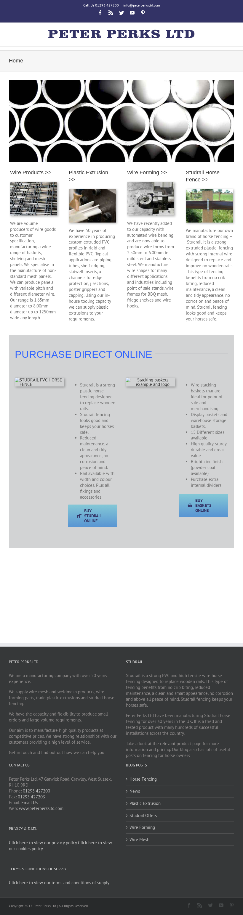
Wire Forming (142, 827)
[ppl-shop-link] (150, 380)
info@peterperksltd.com (141, 5)
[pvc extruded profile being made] (92, 191)
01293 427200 (36, 791)
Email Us (29, 802)
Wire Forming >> (147, 172)
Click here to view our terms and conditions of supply (59, 882)
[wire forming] (150, 184)
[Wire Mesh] (33, 184)
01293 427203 (31, 797)
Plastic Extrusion (145, 803)
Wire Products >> (31, 172)
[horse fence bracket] (209, 191)
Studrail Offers (143, 815)
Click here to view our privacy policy (43, 842)
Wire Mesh (139, 839)
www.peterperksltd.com (41, 808)
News (135, 791)
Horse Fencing (143, 779)
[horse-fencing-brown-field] (39, 380)
